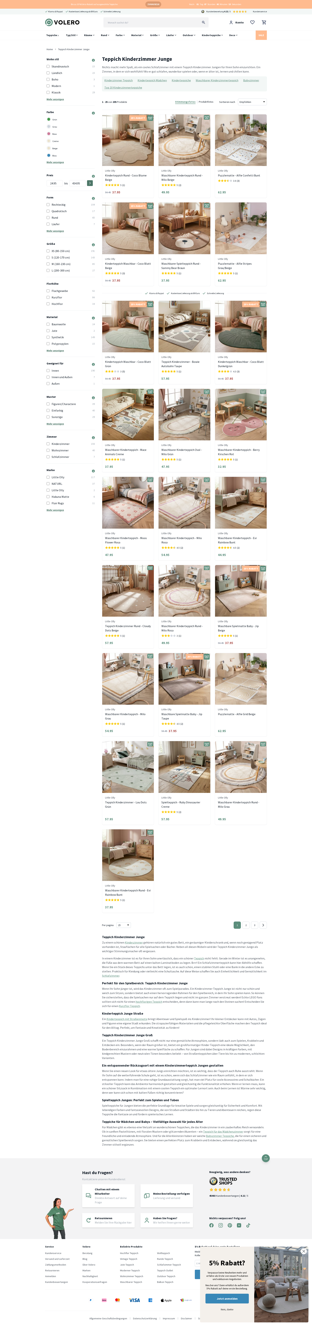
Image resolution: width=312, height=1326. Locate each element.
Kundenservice (260, 11)
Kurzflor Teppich (129, 1006)
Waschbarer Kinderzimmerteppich (217, 80)
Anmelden (50, 1276)
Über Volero (89, 1264)
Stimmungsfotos (185, 101)
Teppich (199, 958)
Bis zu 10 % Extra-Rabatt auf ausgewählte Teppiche (94, 4)
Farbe (119, 35)
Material (136, 35)
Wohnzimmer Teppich (131, 1276)
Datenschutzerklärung (145, 1318)
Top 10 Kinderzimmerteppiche (123, 87)
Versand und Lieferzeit (57, 1259)
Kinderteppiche (211, 35)
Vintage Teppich (128, 1259)
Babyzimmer (251, 80)
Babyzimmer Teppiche (220, 1136)
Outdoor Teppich (166, 1276)
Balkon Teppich (165, 1282)
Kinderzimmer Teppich (118, 80)
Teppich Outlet (165, 1270)
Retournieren (52, 1270)
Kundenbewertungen (56, 1282)
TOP (266, 1159)
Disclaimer (186, 1318)
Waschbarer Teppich (131, 1282)
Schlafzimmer (110, 975)
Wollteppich (163, 1253)
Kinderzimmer (134, 942)
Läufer (170, 35)
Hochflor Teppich (129, 1253)
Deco (232, 35)
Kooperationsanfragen (95, 1282)
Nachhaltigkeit (90, 1276)
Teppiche (52, 35)
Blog (85, 1259)
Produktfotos (206, 101)
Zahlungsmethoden (55, 1264)
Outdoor (188, 35)
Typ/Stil (70, 35)
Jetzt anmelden (227, 1298)
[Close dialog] (304, 1251)
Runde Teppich (165, 1259)
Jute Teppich (127, 1264)
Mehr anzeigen (55, 99)
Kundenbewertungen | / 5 (228, 1195)
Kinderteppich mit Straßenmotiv (127, 1019)
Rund (104, 35)
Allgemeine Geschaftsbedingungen (108, 1318)
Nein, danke (227, 1309)
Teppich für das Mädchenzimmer (223, 1131)
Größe (154, 35)
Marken (86, 1270)
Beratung (87, 1253)
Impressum (169, 1318)
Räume (88, 35)
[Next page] (263, 925)
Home (50, 49)
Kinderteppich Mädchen (152, 80)
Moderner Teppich (130, 1270)
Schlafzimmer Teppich (169, 1264)
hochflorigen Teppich (149, 1001)
